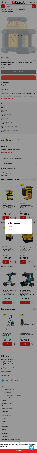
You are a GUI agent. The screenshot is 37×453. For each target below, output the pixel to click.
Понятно (18, 451)
